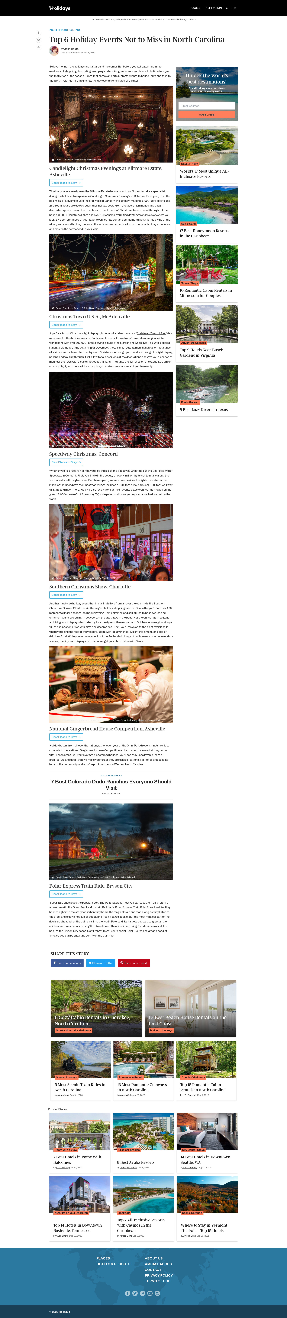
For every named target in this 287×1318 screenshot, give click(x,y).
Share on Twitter (102, 963)
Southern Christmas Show (105, 578)
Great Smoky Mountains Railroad (118, 877)
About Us (154, 1258)
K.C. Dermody (112, 793)
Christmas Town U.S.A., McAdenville (89, 317)
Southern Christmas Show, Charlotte (90, 587)
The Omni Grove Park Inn (150, 720)
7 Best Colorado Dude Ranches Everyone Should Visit (111, 785)
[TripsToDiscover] (127, 1294)
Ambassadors (158, 1264)
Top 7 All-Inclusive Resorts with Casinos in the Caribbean (141, 1225)
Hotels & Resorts (113, 1264)
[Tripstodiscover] (142, 1294)
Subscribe (207, 114)
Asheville (161, 745)
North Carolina (64, 30)
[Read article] (207, 145)
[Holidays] (150, 1294)
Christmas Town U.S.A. (151, 333)
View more (96, 1008)
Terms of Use (157, 1281)
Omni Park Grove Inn (139, 745)
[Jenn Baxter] (54, 50)
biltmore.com (94, 159)
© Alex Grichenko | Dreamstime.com (107, 308)
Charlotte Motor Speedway (111, 445)
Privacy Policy (159, 1275)
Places (103, 1258)
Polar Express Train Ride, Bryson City (91, 886)
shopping (70, 71)
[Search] (226, 8)
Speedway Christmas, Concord (83, 454)
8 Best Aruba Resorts (136, 1162)
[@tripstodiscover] (135, 1294)
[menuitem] (195, 8)
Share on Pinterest (135, 963)
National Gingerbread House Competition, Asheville (107, 729)
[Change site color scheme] (235, 8)
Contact (153, 1270)
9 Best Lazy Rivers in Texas (204, 409)
